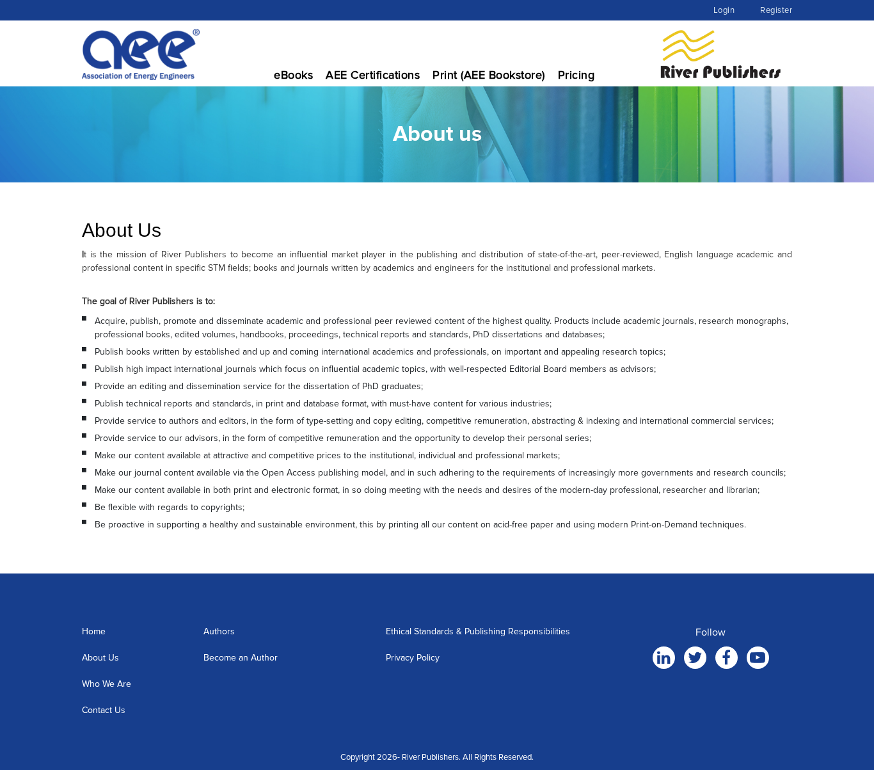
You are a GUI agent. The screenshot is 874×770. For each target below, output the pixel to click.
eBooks (293, 75)
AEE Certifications (373, 75)
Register (776, 10)
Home (94, 631)
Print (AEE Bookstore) (489, 75)
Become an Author (240, 657)
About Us (100, 657)
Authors (219, 631)
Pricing (576, 75)
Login (724, 10)
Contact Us (103, 710)
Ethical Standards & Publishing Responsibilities (478, 631)
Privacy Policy (413, 657)
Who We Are (106, 683)
